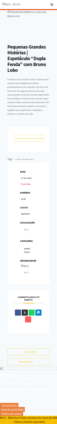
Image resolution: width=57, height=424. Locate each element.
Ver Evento (31, 351)
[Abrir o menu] (52, 4)
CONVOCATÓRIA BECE (25, 159)
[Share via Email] (28, 319)
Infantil (27, 248)
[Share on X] (25, 313)
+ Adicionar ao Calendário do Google (29, 138)
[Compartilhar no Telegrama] (38, 313)
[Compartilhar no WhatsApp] (32, 313)
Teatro (27, 252)
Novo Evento (26, 361)
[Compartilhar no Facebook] (18, 313)
